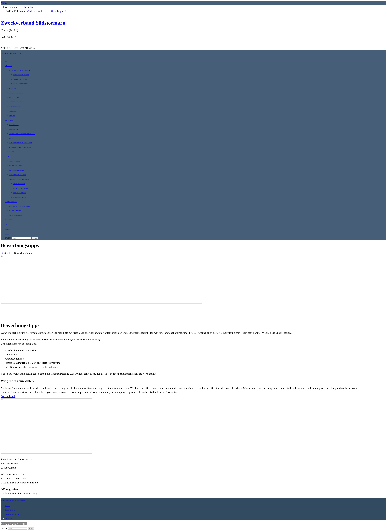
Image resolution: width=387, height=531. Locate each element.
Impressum (8, 518)
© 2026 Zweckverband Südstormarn (13, 500)
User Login (57, 11)
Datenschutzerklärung (12, 514)
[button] (4, 2)
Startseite (6, 253)
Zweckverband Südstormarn (33, 23)
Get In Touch (8, 396)
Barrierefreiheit (10, 510)
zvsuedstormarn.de (11, 53)
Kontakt (7, 506)
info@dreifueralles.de (35, 11)
